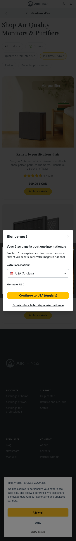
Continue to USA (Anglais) (38, 295)
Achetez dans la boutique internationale (38, 305)
